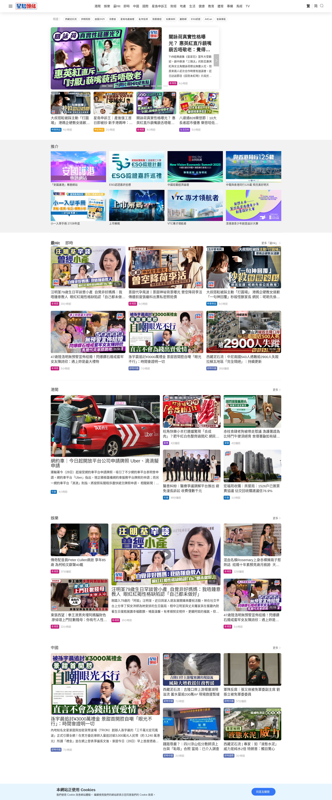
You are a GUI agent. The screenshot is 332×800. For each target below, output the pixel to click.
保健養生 (141, 130)
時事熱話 (211, 304)
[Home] (26, 6)
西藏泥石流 (71, 19)
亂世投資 (143, 19)
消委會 (112, 19)
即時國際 (99, 130)
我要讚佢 (157, 19)
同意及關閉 (263, 791)
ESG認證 (195, 19)
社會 (53, 492)
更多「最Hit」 (269, 243)
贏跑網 (183, 19)
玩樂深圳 (170, 19)
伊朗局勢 (85, 19)
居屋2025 (100, 19)
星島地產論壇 (127, 19)
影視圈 (54, 304)
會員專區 (221, 19)
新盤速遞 (184, 130)
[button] (216, 60)
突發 (226, 443)
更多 (275, 389)
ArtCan (208, 19)
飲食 (166, 443)
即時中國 (56, 130)
